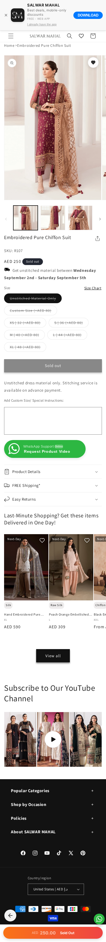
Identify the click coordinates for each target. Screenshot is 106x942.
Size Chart (92, 288)
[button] (11, 36)
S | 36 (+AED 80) (71, 324)
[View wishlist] (81, 36)
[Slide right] (100, 219)
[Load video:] (53, 739)
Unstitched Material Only (36, 299)
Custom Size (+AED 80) (33, 311)
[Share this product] (97, 238)
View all (53, 655)
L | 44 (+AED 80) (70, 336)
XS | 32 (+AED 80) (28, 324)
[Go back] (10, 915)
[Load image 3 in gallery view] (80, 218)
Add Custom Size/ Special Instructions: (34, 400)
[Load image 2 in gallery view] (52, 218)
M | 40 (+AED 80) (27, 336)
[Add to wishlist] (93, 62)
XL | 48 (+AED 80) (28, 348)
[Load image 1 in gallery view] (25, 218)
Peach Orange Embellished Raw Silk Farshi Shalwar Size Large (70, 614)
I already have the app (42, 24)
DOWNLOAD (88, 15)
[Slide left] (6, 219)
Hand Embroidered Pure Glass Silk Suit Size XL (22, 614)
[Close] (6, 15)
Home (9, 45)
